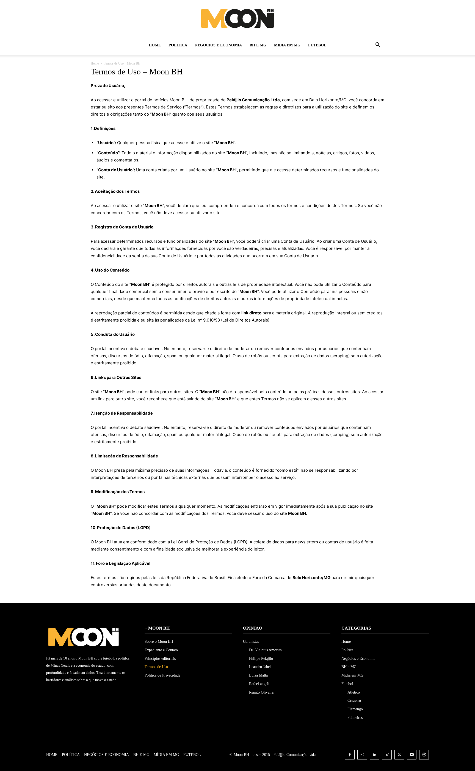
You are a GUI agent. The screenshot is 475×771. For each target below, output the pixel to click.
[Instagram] (362, 754)
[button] (377, 46)
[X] (399, 754)
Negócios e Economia (218, 45)
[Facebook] (350, 754)
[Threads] (424, 754)
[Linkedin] (374, 754)
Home (155, 45)
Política (178, 45)
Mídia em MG (287, 45)
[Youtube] (411, 754)
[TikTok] (387, 754)
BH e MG (258, 45)
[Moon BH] (237, 18)
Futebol (317, 45)
